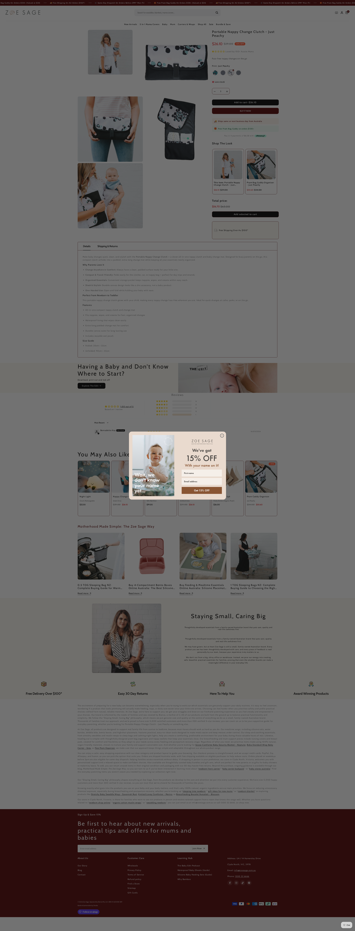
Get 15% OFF (202, 490)
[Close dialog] (222, 435)
